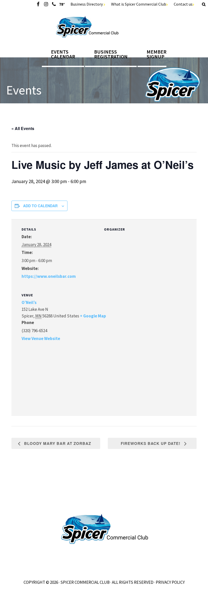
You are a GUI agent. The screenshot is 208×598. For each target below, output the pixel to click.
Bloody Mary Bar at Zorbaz (57, 443)
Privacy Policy (170, 582)
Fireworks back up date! (151, 443)
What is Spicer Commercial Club (138, 4)
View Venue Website (41, 338)
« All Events (22, 128)
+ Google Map (93, 316)
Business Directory (87, 4)
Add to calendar (40, 205)
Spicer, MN (104, 27)
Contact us (183, 4)
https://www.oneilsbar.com (49, 276)
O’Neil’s (29, 302)
